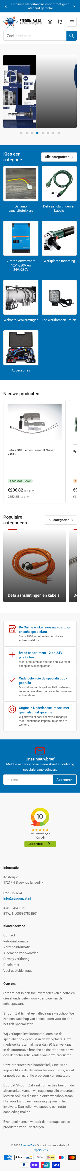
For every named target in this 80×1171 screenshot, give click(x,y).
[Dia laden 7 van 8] (53, 133)
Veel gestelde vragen (18, 971)
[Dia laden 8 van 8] (58, 133)
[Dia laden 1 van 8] (21, 133)
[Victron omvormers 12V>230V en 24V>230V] (21, 238)
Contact (9, 935)
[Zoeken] (71, 35)
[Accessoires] (21, 347)
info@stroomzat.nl (17, 898)
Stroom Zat (28, 1145)
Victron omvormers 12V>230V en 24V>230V (20, 265)
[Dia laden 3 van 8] (32, 133)
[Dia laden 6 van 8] (48, 133)
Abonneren (64, 780)
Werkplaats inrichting (59, 261)
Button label (21, 124)
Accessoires (21, 370)
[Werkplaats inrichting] (59, 238)
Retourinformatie (15, 941)
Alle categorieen (57, 157)
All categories (58, 520)
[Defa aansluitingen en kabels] (59, 183)
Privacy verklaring (16, 959)
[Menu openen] (72, 22)
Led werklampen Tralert (59, 320)
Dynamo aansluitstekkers (20, 208)
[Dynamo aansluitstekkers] (21, 183)
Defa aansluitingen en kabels (59, 208)
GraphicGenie (40, 1150)
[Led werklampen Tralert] (59, 297)
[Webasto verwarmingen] (21, 297)
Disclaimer (11, 965)
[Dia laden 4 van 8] (37, 133)
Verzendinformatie (17, 947)
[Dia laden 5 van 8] (42, 133)
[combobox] (40, 36)
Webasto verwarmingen (21, 320)
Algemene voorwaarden (20, 953)
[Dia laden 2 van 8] (26, 133)
